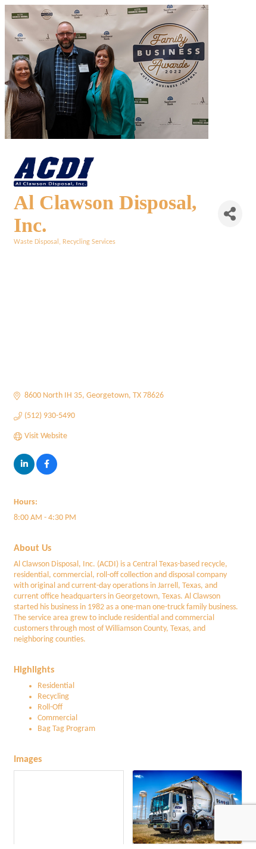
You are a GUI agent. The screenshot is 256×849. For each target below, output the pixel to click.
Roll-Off (50, 707)
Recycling (53, 696)
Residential (56, 685)
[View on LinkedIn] (24, 472)
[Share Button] (230, 213)
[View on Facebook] (46, 472)
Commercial (57, 718)
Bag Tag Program (66, 728)
